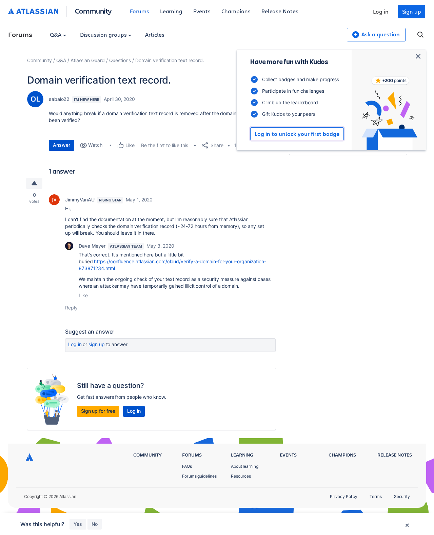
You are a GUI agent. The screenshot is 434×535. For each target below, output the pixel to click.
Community (93, 11)
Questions (120, 60)
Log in (381, 11)
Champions (236, 11)
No (95, 524)
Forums (139, 11)
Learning (171, 11)
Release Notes (279, 11)
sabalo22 (59, 99)
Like (83, 295)
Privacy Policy (343, 496)
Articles (154, 34)
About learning (244, 466)
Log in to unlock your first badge (297, 134)
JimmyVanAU (80, 199)
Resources (241, 476)
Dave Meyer (92, 246)
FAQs (187, 466)
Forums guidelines (199, 476)
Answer (61, 145)
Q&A (56, 34)
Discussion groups (104, 34)
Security (402, 496)
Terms (376, 496)
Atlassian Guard (88, 60)
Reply (71, 307)
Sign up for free (98, 411)
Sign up (411, 11)
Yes (78, 524)
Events (202, 11)
